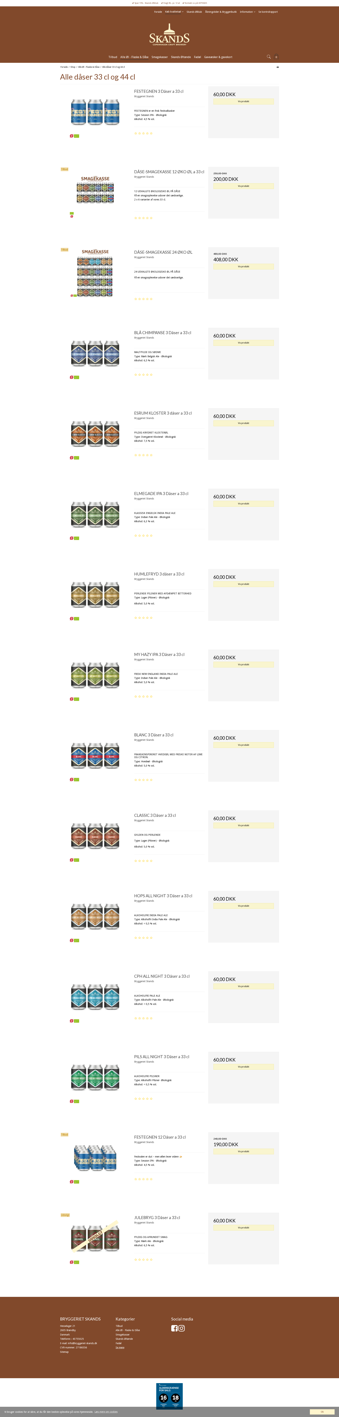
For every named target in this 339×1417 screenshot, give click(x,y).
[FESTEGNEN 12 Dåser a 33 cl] (95, 1167)
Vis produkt (243, 101)
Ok (322, 1411)
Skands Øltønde (124, 1338)
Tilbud (119, 1326)
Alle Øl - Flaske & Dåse (128, 1330)
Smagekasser (123, 1334)
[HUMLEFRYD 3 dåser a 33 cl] (95, 604)
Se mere (120, 1347)
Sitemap (64, 1351)
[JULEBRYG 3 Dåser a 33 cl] (95, 1248)
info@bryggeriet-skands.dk (82, 1343)
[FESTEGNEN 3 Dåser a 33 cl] (95, 121)
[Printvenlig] (277, 67)
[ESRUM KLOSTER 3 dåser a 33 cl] (95, 443)
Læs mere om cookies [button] (106, 1411)
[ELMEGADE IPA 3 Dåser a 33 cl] (95, 524)
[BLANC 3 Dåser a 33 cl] (95, 765)
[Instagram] (181, 1330)
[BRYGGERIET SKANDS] (169, 34)
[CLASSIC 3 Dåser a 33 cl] (95, 845)
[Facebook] (174, 1330)
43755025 (78, 1338)
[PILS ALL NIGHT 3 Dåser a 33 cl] (95, 1087)
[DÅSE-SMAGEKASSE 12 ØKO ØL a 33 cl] (95, 202)
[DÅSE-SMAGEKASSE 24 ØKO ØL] (95, 282)
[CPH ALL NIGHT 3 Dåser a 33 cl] (95, 1006)
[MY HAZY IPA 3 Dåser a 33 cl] (95, 685)
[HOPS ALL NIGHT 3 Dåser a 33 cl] (95, 926)
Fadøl (118, 1343)
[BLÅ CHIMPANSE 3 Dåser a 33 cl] (95, 363)
